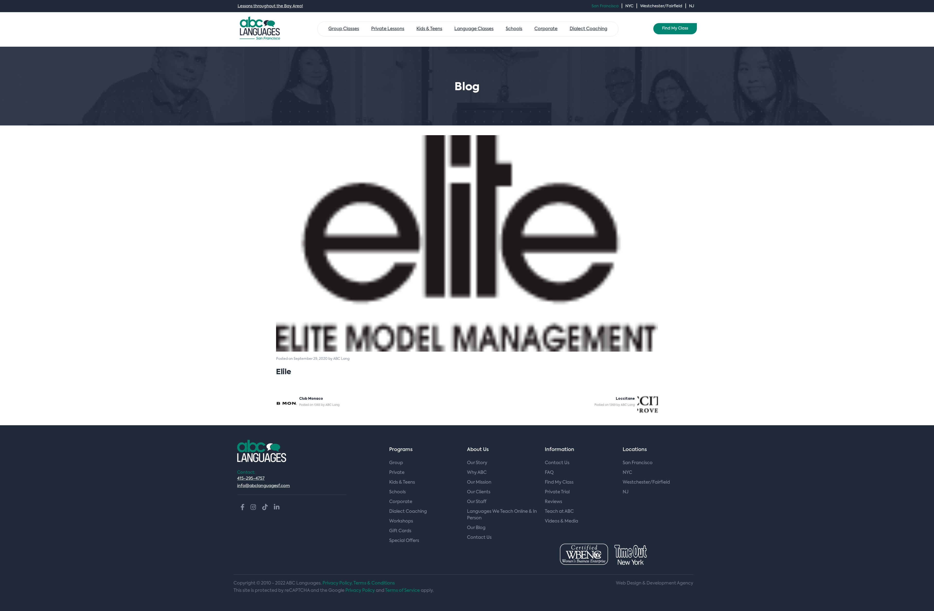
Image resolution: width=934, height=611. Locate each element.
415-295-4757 (251, 479)
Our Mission (479, 482)
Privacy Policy (360, 590)
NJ (691, 6)
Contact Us (479, 537)
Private (396, 472)
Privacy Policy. (338, 583)
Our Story (477, 463)
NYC (629, 6)
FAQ (549, 472)
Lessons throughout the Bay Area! (270, 6)
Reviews (553, 502)
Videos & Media (561, 521)
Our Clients (478, 492)
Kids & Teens (429, 29)
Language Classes (474, 29)
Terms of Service (402, 590)
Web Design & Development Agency (654, 583)
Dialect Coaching (588, 29)
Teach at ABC (559, 511)
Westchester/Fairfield (661, 6)
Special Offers (404, 541)
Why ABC (477, 472)
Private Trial (557, 492)
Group (396, 463)
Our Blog (476, 528)
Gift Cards (400, 531)
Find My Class (675, 28)
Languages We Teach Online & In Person (502, 514)
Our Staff (476, 502)
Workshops (401, 521)
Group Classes (343, 29)
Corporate (545, 29)
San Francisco (605, 6)
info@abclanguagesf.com (263, 486)
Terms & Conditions (374, 583)
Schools (514, 29)
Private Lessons (387, 29)
